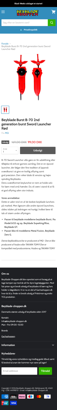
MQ (7, 133)
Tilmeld (45, 371)
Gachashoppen (8, 336)
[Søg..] (52, 22)
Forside (4, 43)
